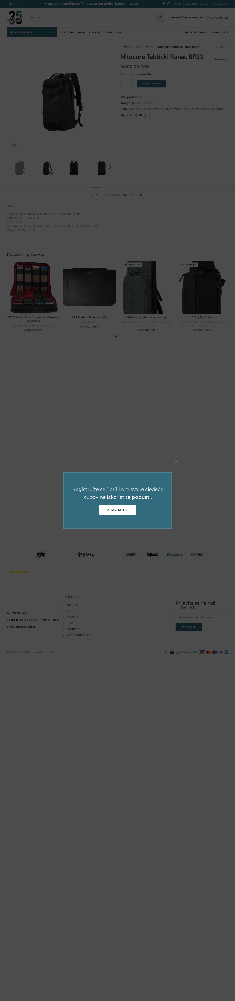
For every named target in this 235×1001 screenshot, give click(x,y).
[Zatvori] (176, 461)
